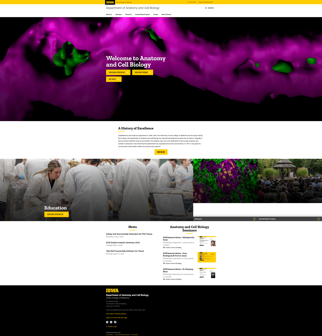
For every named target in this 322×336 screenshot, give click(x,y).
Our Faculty (112, 79)
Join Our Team (191, 2)
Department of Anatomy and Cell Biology (132, 7)
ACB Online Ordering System (116, 314)
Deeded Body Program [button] (142, 14)
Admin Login (112, 326)
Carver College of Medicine (124, 2)
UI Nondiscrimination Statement (122, 334)
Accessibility (135, 334)
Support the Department (206, 2)
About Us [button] (109, 14)
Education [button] (119, 14)
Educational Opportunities (117, 72)
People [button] (155, 14)
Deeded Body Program (141, 72)
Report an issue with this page (116, 318)
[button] (209, 8)
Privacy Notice (109, 334)
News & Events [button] (166, 14)
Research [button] (128, 14)
